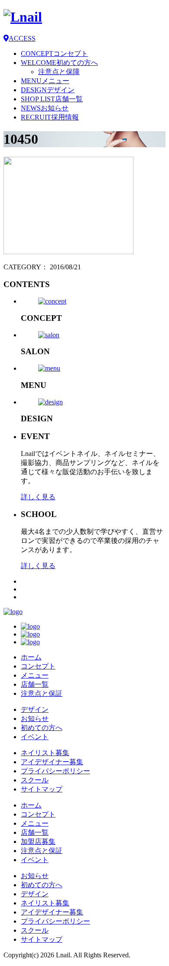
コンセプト (38, 666)
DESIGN (48, 90)
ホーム (31, 657)
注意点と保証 (41, 693)
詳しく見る (38, 497)
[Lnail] (13, 611)
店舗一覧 (35, 684)
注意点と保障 (59, 71)
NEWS (44, 108)
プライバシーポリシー (55, 771)
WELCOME (59, 62)
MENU (45, 80)
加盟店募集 (38, 841)
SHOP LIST (52, 99)
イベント (35, 736)
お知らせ (35, 718)
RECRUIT (50, 117)
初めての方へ (41, 727)
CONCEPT (54, 53)
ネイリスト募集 (45, 752)
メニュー (35, 675)
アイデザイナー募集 (52, 762)
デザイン (35, 709)
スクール (35, 780)
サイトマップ (41, 789)
